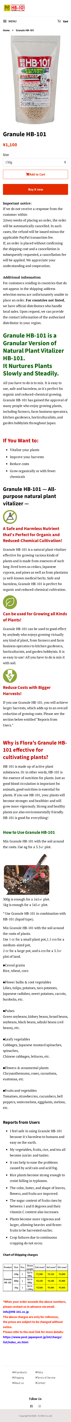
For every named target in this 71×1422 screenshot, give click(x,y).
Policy (40, 1372)
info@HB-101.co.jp (16, 1312)
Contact (41, 1383)
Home (6, 30)
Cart (65, 21)
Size (6, 154)
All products (20, 1372)
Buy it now (35, 189)
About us (19, 1383)
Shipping (19, 1377)
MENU (12, 21)
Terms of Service (46, 1377)
